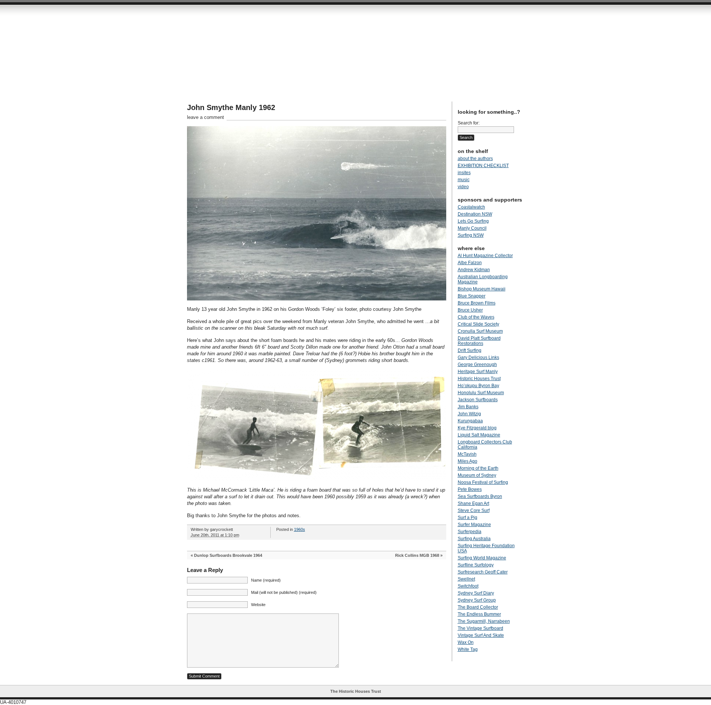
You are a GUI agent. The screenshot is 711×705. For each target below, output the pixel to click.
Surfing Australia (474, 538)
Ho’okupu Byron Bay (478, 385)
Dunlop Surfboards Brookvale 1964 (228, 555)
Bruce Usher (470, 310)
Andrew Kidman (474, 269)
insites (464, 172)
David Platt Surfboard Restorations (479, 341)
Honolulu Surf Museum (481, 392)
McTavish (467, 454)
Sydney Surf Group (477, 600)
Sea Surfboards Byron (480, 496)
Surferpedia (469, 531)
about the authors (475, 158)
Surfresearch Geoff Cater (483, 572)
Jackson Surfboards (478, 399)
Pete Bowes (470, 489)
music (464, 179)
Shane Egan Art (473, 503)
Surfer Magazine (474, 524)
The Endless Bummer (479, 614)
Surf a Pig (467, 517)
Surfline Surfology (476, 565)
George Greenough (477, 364)
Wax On (466, 642)
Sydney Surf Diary (476, 593)
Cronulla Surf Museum (480, 331)
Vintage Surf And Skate (481, 635)
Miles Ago (467, 461)
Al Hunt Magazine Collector (485, 255)
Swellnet (466, 579)
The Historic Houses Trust (355, 691)
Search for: (469, 123)
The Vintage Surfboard (480, 628)
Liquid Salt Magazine (479, 435)
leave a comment (205, 117)
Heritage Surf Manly (478, 371)
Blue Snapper (471, 296)
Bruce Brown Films (476, 303)
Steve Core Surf (474, 510)
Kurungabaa (470, 420)
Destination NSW (475, 214)
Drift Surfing (469, 350)
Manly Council (472, 228)
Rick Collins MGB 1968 (417, 555)
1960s (299, 529)
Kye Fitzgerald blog (477, 427)
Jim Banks (468, 406)
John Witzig (469, 413)
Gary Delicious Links (478, 357)
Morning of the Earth (478, 468)
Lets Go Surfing (473, 221)
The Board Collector (478, 607)
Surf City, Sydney (320, 52)
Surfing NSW (471, 235)
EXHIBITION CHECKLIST (483, 165)
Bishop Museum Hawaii (481, 289)
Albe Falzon (470, 262)
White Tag (468, 649)
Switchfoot (468, 586)
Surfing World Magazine (482, 558)
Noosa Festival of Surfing (483, 482)
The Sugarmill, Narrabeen (484, 621)
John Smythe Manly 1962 (231, 107)
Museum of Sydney (477, 475)
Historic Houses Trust (479, 378)
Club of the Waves (476, 317)
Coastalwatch (471, 207)
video (463, 186)
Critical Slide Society (478, 324)
